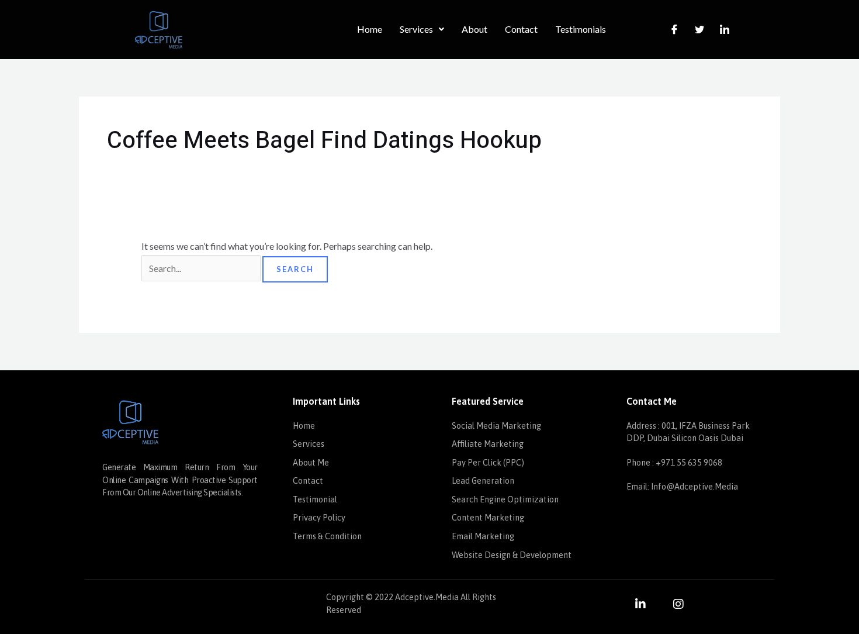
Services (416, 29)
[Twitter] (699, 29)
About (474, 29)
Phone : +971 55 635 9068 (674, 462)
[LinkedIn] (724, 29)
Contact (521, 29)
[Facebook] (674, 29)
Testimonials (580, 29)
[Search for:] (201, 268)
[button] (422, 29)
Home (369, 29)
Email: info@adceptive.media (682, 486)
